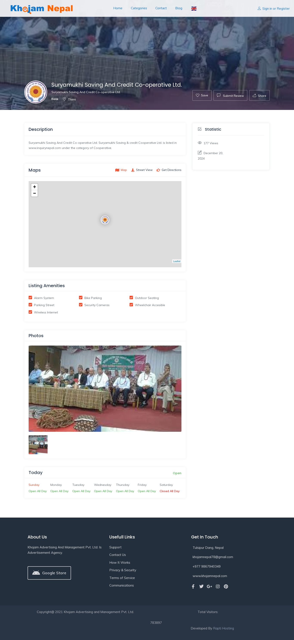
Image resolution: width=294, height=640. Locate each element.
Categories (139, 8)
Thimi (72, 99)
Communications (121, 585)
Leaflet (176, 261)
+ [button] (34, 186)
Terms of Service (122, 578)
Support (115, 547)
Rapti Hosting (223, 628)
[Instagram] (218, 586)
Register (283, 8)
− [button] (34, 193)
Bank (54, 99)
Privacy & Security (122, 570)
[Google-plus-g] (209, 586)
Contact (161, 8)
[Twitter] (201, 586)
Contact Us (117, 555)
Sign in (267, 8)
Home (117, 8)
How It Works (119, 562)
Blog (178, 8)
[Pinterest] (226, 586)
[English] (194, 8)
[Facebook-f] (193, 586)
